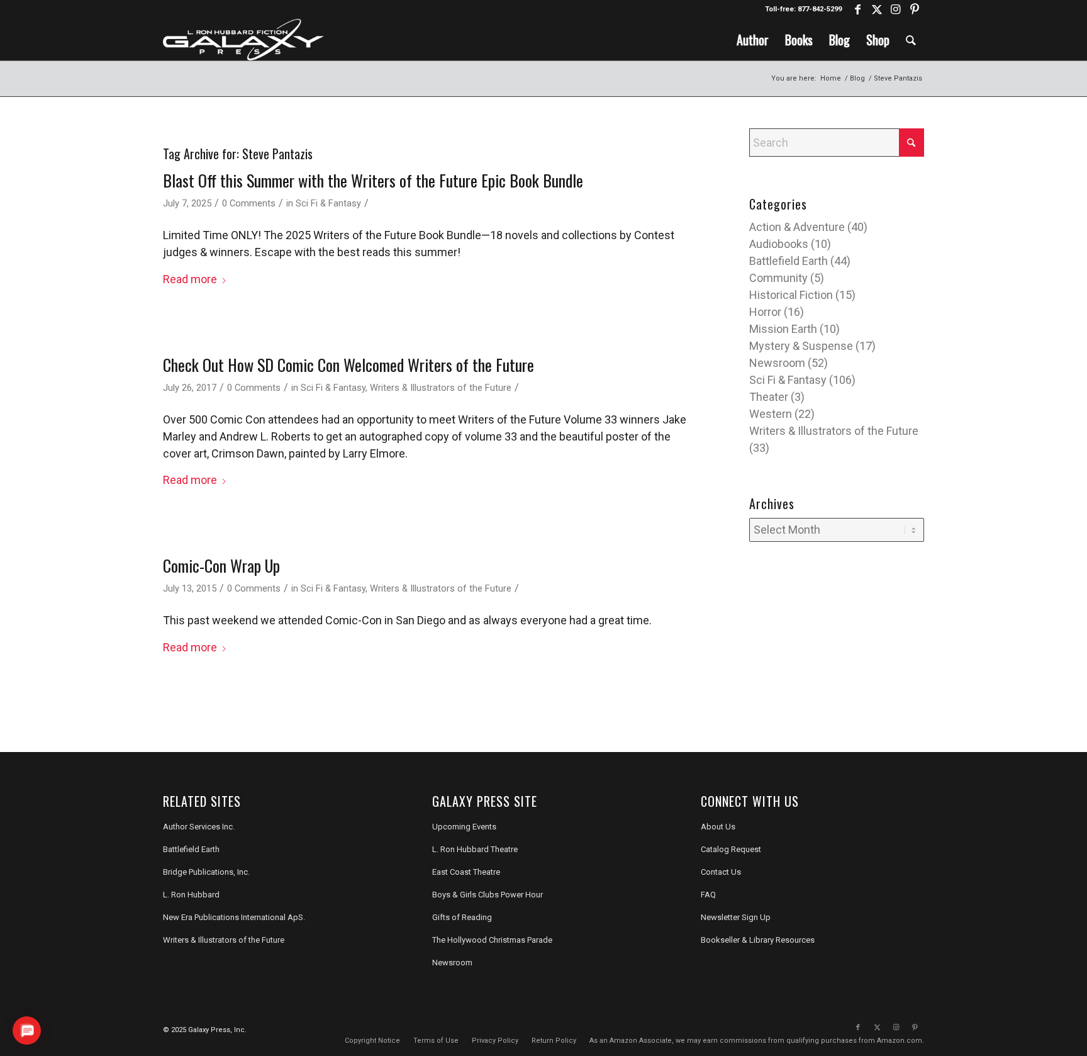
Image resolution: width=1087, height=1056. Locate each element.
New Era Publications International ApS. (234, 917)
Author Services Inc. (199, 826)
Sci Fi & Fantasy (328, 203)
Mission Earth (783, 328)
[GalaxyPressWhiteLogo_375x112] (243, 39)
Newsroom (777, 362)
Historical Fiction (791, 294)
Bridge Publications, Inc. (206, 872)
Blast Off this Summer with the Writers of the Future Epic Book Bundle (373, 180)
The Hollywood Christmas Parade (492, 940)
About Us (718, 826)
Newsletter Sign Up (736, 917)
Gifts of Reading (462, 917)
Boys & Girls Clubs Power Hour (487, 894)
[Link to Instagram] (895, 9)
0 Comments (249, 203)
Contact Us (721, 872)
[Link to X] (876, 9)
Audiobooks (778, 243)
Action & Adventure (797, 226)
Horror (765, 311)
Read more (190, 279)
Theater (768, 396)
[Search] (911, 39)
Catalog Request (731, 849)
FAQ (708, 894)
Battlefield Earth (788, 260)
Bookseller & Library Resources (758, 940)
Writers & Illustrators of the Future (440, 387)
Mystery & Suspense (801, 345)
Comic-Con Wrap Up (221, 565)
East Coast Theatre (466, 872)
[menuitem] (752, 39)
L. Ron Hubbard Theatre (475, 849)
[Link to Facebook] (858, 9)
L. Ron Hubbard (191, 894)
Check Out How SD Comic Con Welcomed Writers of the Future (348, 364)
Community (778, 277)
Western (770, 413)
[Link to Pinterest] (914, 9)
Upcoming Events (464, 826)
